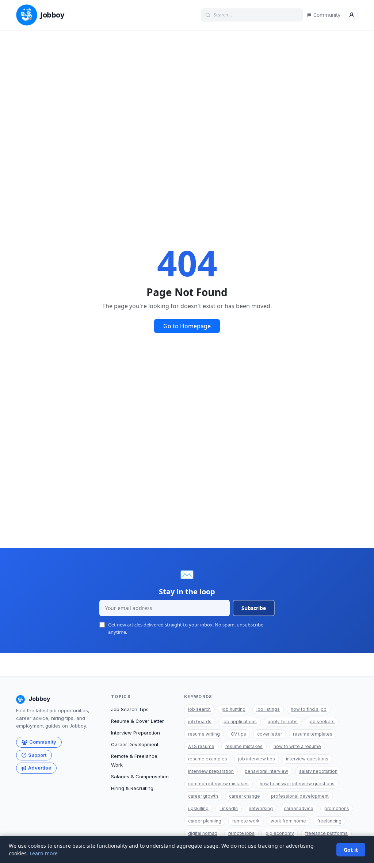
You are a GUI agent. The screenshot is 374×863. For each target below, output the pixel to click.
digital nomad (202, 833)
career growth (203, 796)
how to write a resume (297, 746)
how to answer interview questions (297, 783)
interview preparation (211, 771)
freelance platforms (326, 833)
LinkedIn (229, 808)
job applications (239, 721)
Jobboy (52, 15)
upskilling (198, 808)
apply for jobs (283, 721)
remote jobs (241, 833)
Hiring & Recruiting (132, 788)
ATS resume (201, 746)
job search (199, 709)
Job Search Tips (130, 709)
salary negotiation (318, 771)
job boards (199, 721)
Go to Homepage (187, 326)
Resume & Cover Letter (137, 721)
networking (261, 808)
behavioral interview (266, 771)
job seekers (322, 721)
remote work (246, 821)
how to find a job (309, 709)
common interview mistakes (218, 783)
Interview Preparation (135, 733)
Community (326, 15)
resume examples (207, 759)
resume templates (312, 734)
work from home (288, 821)
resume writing (204, 734)
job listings (268, 709)
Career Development (135, 744)
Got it (351, 849)
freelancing (329, 821)
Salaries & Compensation (140, 776)
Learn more (44, 853)
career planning (204, 821)
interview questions (307, 759)
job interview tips (256, 759)
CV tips (238, 734)
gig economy (280, 833)
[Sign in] (352, 15)
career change (244, 796)
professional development (300, 796)
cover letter (269, 734)
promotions (336, 808)
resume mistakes (244, 746)
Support (37, 755)
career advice (298, 808)
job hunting (233, 709)
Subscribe (253, 608)
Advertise (39, 768)
